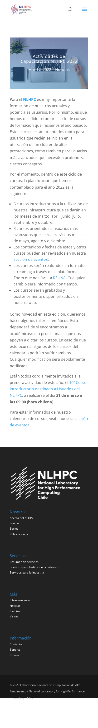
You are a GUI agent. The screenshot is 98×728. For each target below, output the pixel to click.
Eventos (15, 611)
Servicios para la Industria (27, 572)
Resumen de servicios (24, 562)
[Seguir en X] (15, 713)
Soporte (15, 650)
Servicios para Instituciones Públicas (34, 567)
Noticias (62, 69)
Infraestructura (20, 600)
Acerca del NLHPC (22, 518)
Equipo (14, 523)
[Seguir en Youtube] (39, 713)
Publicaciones (19, 534)
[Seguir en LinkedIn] (27, 713)
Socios (14, 529)
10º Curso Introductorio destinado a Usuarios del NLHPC (48, 389)
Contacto (16, 644)
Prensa (14, 655)
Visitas (14, 616)
